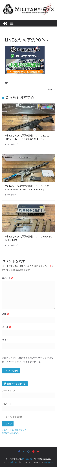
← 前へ (5, 82)
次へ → (51, 89)
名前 (5, 314)
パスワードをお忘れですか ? (14, 430)
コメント (7, 277)
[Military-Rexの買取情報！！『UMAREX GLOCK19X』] (28, 206)
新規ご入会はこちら (10, 432)
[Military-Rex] (5, 23)
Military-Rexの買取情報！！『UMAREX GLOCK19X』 (28, 238)
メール (6, 326)
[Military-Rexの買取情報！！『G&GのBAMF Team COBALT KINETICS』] (28, 155)
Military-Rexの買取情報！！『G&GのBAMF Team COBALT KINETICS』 (27, 187)
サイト (5, 339)
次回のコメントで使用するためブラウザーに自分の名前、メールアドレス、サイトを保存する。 (27, 359)
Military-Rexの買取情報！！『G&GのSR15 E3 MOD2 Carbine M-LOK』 (27, 137)
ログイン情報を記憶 (13, 417)
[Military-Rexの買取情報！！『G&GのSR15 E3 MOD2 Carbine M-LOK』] (28, 105)
